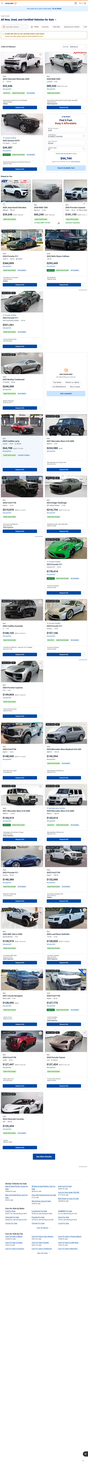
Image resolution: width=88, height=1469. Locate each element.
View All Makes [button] (42, 1228)
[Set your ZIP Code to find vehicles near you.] (56, 19)
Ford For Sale (10, 1211)
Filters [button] (36, 27)
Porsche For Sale (38, 1217)
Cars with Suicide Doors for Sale (44, 1195)
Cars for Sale (5, 16)
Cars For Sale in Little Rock (68, 1243)
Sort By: (66, 47)
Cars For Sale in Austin (40, 1243)
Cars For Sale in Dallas (13, 1243)
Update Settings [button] (75, 161)
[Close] (83, 1460)
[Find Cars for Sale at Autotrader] (11, 3)
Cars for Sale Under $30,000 (68, 1192)
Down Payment (52, 141)
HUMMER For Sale (65, 1211)
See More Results (44, 1156)
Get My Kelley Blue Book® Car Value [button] (66, 153)
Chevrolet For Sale (12, 1217)
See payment (7, 89)
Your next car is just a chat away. (44, 9)
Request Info (20, 107)
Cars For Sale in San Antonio (42, 1236)
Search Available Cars (66, 168)
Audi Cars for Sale (65, 1186)
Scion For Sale (63, 1217)
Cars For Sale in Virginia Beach (69, 1236)
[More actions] (39, 107)
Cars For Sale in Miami (13, 1236)
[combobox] (14, 26)
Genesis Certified (10, 138)
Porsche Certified (10, 315)
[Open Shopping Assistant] (85, 1454)
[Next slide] (84, 203)
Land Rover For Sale (39, 1211)
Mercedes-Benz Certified (57, 808)
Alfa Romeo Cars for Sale (41, 1201)
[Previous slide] (4, 203)
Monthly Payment (53, 128)
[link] (31, 93)
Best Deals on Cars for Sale (68, 1199)
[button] (75, 3)
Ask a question (66, 394)
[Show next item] (39, 425)
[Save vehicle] (40, 54)
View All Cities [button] (42, 1253)
